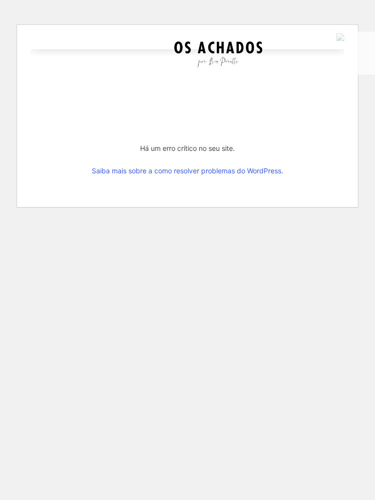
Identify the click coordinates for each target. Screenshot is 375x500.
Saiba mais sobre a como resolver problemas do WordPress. (187, 171)
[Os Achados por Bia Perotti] (218, 65)
